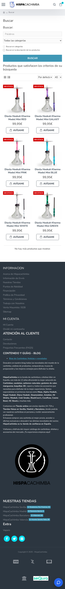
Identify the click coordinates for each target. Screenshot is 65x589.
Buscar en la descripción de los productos (23, 50)
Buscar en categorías (14, 46)
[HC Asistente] (58, 582)
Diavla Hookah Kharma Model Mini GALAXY (47, 118)
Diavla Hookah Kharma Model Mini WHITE (17, 224)
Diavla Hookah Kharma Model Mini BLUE (47, 171)
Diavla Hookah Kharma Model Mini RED (17, 118)
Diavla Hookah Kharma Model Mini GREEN (47, 224)
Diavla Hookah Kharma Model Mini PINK (17, 171)
